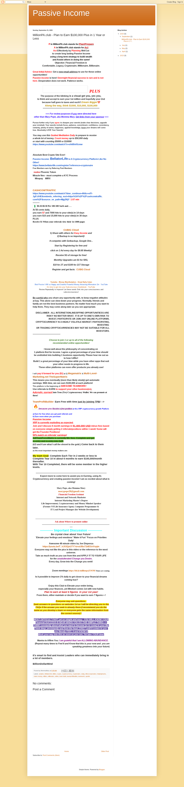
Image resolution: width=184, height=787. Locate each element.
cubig (82, 674)
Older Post (105, 751)
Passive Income (61, 13)
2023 (122, 56)
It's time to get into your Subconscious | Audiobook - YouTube (71, 287)
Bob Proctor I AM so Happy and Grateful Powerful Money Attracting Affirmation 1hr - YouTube (71, 284)
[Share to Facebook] (70, 670)
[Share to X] (67, 670)
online (57, 676)
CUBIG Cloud (71, 230)
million (45, 676)
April (124, 51)
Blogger (102, 770)
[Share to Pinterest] (73, 670)
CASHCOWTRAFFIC (44, 190)
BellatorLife (48, 674)
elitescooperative (90, 674)
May (123, 48)
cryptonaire (76, 674)
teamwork (81, 676)
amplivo (41, 674)
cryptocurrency (67, 674)
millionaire (51, 676)
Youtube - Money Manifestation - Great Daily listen (71, 282)
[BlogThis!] (65, 670)
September (126, 36)
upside (88, 676)
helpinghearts (101, 674)
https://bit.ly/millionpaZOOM (82, 570)
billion (54, 674)
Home (66, 751)
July (123, 45)
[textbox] (71, 353)
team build (62, 676)
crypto (59, 674)
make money (38, 676)
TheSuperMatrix (58, 376)
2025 (122, 34)
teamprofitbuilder (72, 676)
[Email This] (62, 670)
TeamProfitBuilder (43, 401)
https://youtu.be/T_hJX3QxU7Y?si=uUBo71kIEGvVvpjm (71, 546)
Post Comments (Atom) (51, 755)
